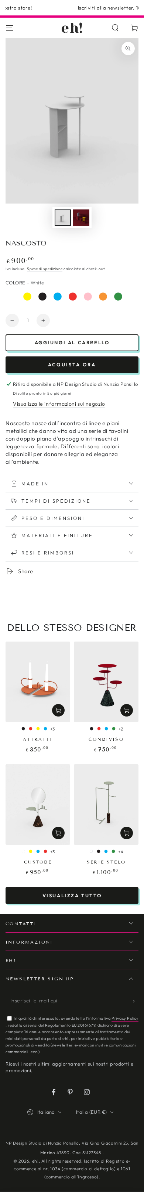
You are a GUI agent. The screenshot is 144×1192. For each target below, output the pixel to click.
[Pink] (88, 296)
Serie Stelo (106, 862)
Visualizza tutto (72, 895)
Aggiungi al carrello (72, 342)
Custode (38, 862)
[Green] (118, 296)
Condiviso (106, 739)
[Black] (42, 296)
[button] (115, 28)
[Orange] (103, 296)
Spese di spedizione (44, 268)
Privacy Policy (125, 1018)
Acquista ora (72, 364)
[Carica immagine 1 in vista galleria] (63, 217)
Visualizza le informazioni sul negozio (59, 404)
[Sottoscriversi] (134, 1001)
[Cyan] (57, 296)
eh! (35, 1161)
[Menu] (9, 28)
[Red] (72, 296)
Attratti (37, 739)
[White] (12, 296)
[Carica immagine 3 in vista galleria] (81, 217)
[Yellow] (27, 296)
